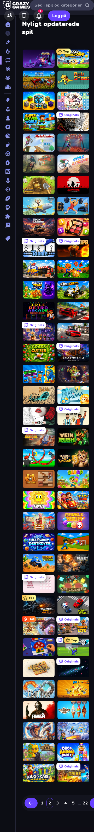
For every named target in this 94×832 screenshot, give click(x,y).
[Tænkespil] (7, 216)
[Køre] (7, 153)
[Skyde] (7, 189)
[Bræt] (7, 118)
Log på (59, 16)
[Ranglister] (7, 86)
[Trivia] (7, 225)
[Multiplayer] (7, 77)
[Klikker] (7, 144)
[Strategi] (7, 207)
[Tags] (7, 238)
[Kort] (7, 162)
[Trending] (7, 51)
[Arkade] (7, 109)
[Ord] (7, 171)
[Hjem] (7, 24)
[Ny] (7, 42)
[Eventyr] (7, 127)
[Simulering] (7, 180)
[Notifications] (38, 15)
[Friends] (9, 15)
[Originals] (7, 69)
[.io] (7, 135)
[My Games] (24, 15)
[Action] (7, 100)
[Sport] (7, 198)
